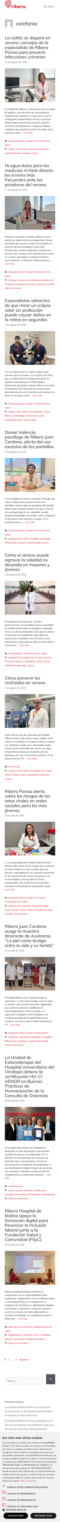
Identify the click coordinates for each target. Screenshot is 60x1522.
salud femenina (12, 153)
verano (34, 153)
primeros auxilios (45, 284)
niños (25, 538)
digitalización (14, 1334)
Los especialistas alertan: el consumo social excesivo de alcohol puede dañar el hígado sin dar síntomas (29, 1411)
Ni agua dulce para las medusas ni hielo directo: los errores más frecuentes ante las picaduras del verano (29, 175)
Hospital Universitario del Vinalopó (22, 1194)
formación (28, 1334)
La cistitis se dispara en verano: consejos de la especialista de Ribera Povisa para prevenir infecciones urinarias (28, 47)
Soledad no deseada (15, 665)
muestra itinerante (14, 1045)
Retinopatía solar (13, 419)
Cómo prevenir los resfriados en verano (25, 680)
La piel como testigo (37, 1041)
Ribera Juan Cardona (15, 542)
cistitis (11, 148)
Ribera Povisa (12, 774)
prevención (43, 148)
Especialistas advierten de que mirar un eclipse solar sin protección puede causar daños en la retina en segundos (28, 310)
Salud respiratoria (29, 774)
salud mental (33, 542)
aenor (11, 1190)
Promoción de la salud (35, 653)
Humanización (15, 653)
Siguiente (25, 1359)
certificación (40, 1190)
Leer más (28, 132)
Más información (28, 1480)
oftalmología (19, 415)
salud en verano (13, 288)
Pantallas (34, 538)
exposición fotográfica (30, 1037)
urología (26, 153)
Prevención (14, 766)
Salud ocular (29, 419)
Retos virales (27, 909)
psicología (45, 538)
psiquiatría (30, 661)
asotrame (13, 1037)
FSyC (36, 1334)
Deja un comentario (18, 1198)
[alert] (30, 1477)
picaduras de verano (25, 284)
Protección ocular (35, 415)
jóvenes (47, 657)
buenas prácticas (24, 1190)
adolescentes (15, 538)
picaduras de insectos (28, 280)
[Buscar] (50, 1379)
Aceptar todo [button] (16, 1515)
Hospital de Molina (35, 1339)
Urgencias (44, 774)
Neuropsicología (40, 905)
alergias (12, 280)
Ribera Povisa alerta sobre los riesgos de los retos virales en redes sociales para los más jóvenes (27, 801)
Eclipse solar (14, 411)
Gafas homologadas (32, 411)
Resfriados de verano (41, 770)
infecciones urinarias (26, 148)
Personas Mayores (14, 661)
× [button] (56, 1436)
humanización (48, 1194)
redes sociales (12, 909)
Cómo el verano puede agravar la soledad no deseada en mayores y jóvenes (27, 562)
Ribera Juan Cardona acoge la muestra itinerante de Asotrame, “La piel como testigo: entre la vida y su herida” (29, 936)
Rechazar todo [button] (43, 1515)
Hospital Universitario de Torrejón (25, 657)
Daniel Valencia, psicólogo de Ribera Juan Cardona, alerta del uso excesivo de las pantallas (29, 439)
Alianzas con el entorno (20, 1326)
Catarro (12, 770)
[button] (30, 1509)
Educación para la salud (20, 140)
